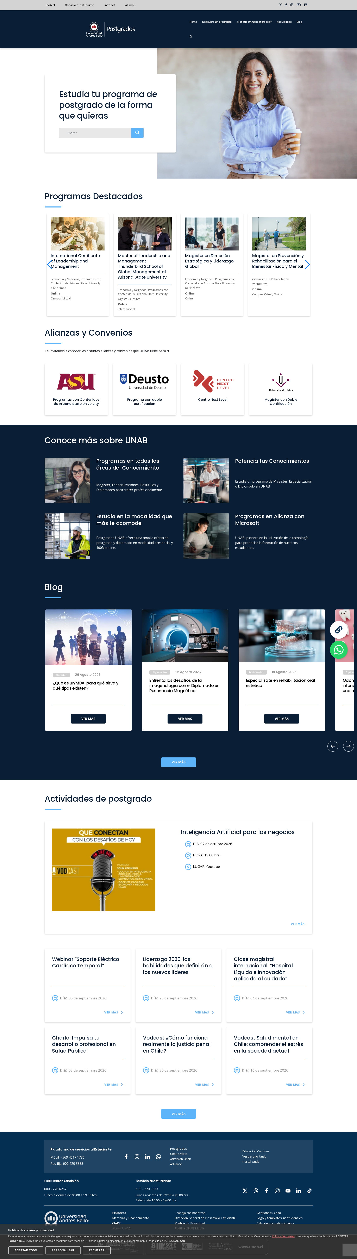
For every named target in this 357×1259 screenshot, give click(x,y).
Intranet (110, 5)
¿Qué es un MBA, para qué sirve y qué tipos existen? (85, 686)
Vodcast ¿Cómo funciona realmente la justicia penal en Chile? (177, 1044)
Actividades (284, 22)
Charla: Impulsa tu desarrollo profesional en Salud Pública (84, 1044)
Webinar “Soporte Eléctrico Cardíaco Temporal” (85, 962)
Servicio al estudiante (79, 5)
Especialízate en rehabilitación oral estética (280, 683)
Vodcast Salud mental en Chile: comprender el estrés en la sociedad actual (268, 1044)
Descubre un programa (217, 22)
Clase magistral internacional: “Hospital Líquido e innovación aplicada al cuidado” (263, 969)
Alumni (129, 5)
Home (193, 22)
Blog (299, 22)
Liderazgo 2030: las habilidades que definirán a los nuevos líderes (178, 965)
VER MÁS (88, 719)
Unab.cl (50, 5)
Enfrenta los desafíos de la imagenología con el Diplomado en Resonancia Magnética (184, 685)
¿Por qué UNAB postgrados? (254, 22)
